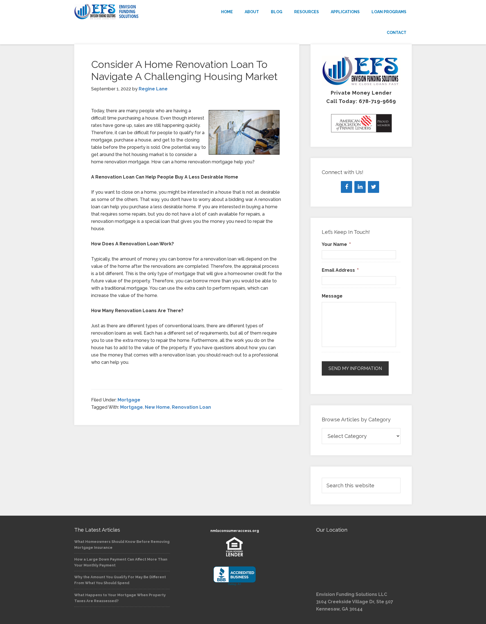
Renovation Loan (191, 407)
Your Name (336, 244)
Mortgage (129, 400)
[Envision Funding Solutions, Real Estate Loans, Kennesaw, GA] (234, 576)
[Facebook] (346, 187)
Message (332, 296)
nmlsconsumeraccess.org (234, 531)
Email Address (340, 270)
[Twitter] (373, 187)
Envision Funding (125, 11)
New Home (157, 407)
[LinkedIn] (360, 187)
